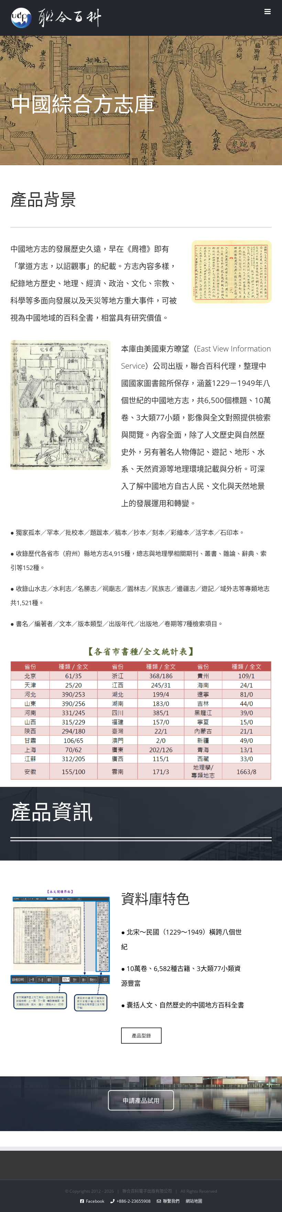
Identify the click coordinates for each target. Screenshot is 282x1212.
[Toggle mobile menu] (268, 11)
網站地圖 (191, 1201)
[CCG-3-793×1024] (60, 342)
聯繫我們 (170, 1201)
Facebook (97, 1201)
